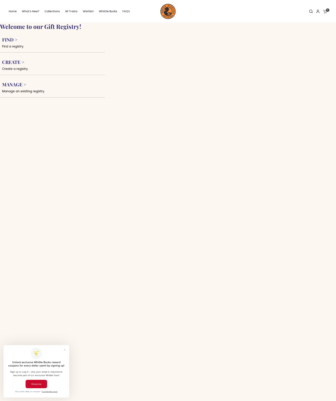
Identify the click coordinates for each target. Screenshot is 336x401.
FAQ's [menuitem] (126, 11)
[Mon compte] (317, 11)
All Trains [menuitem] (71, 11)
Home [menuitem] (13, 11)
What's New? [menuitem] (30, 11)
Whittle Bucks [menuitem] (108, 11)
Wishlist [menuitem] (88, 11)
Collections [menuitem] (52, 11)
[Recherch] (310, 11)
